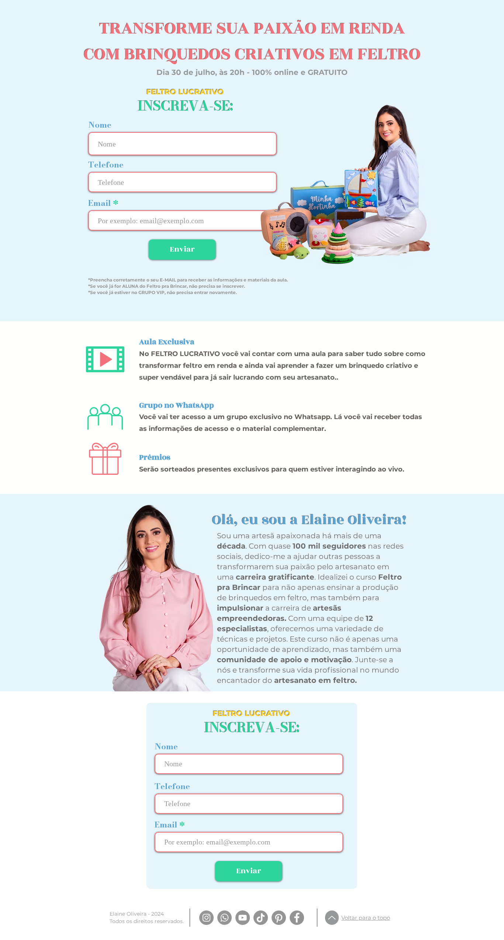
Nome (99, 125)
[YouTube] (242, 917)
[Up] (332, 917)
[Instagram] (206, 917)
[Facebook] (297, 917)
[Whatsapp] (224, 917)
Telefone (106, 164)
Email (100, 203)
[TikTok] (260, 917)
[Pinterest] (279, 917)
